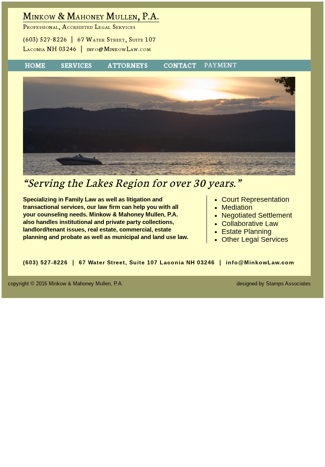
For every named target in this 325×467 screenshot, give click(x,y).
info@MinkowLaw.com (119, 48)
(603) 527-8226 (45, 38)
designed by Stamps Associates (274, 284)
